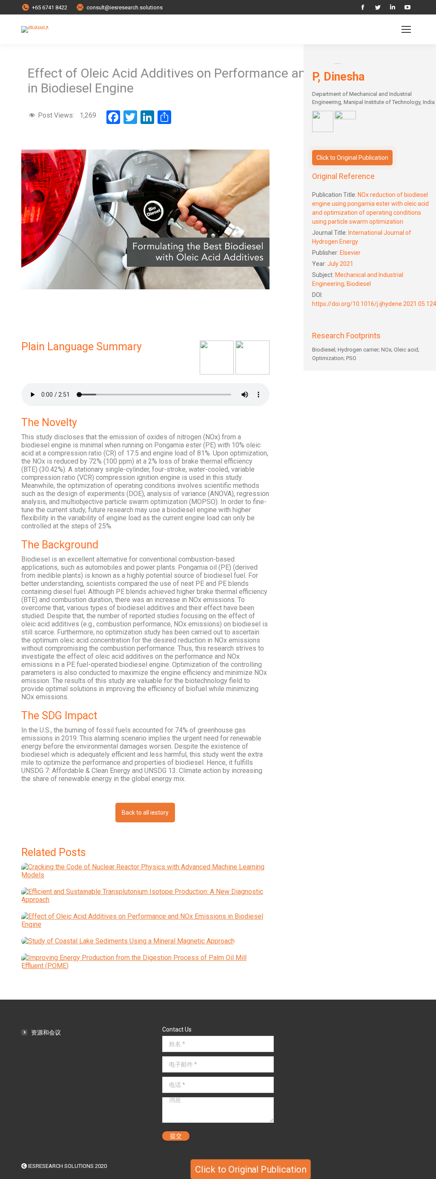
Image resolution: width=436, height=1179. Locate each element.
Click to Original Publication (352, 157)
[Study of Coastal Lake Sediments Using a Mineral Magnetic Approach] (128, 944)
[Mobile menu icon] (406, 29)
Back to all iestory (145, 812)
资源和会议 (46, 1032)
